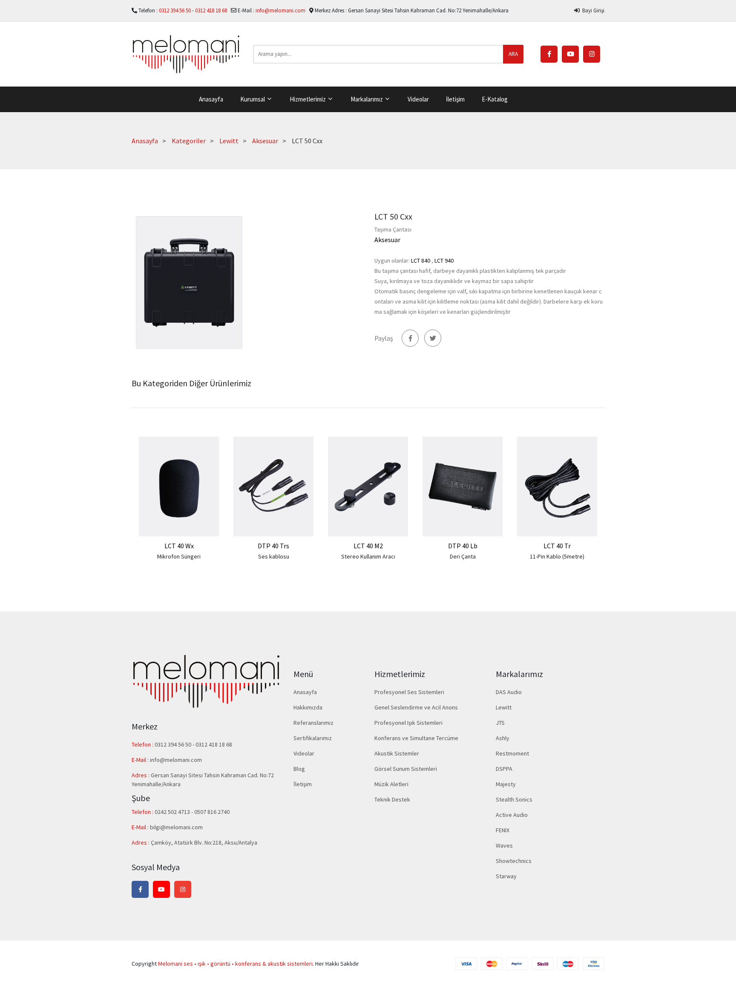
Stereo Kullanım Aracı (368, 556)
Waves (504, 845)
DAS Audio (509, 692)
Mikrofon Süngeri (179, 556)
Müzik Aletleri (391, 784)
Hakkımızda (307, 707)
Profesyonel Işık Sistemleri (408, 723)
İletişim (455, 99)
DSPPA (504, 769)
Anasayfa (211, 99)
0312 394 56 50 (175, 10)
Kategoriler (189, 140)
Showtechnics (514, 861)
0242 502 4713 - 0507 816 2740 (192, 812)
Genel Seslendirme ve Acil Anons (416, 707)
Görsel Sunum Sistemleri (405, 769)
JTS (500, 723)
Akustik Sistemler (396, 753)
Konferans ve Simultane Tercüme (416, 738)
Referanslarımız (313, 723)
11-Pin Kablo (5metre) (557, 556)
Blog (299, 769)
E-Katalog (495, 99)
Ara (513, 54)
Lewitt (229, 140)
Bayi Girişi (592, 10)
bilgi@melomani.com (176, 827)
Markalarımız (367, 99)
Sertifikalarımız (312, 738)
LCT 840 (420, 260)
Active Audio (512, 815)
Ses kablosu (273, 556)
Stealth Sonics (514, 799)
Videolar (418, 99)
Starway (506, 876)
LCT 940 (444, 260)
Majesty (506, 784)
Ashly (502, 738)
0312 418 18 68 (211, 10)
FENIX (502, 830)
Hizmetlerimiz (308, 99)
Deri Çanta (463, 556)
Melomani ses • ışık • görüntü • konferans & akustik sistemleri (235, 963)
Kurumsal (253, 99)
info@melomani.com (280, 10)
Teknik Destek (392, 799)
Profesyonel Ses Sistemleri (409, 692)
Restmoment (512, 753)
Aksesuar (265, 140)
